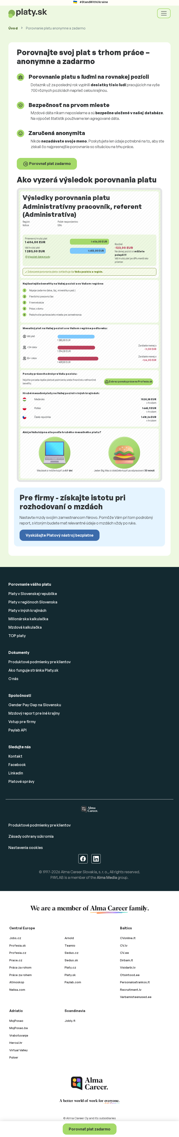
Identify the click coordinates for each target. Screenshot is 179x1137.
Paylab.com (73, 982)
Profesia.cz (17, 953)
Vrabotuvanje (18, 1035)
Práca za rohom (20, 967)
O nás (13, 678)
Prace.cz (15, 960)
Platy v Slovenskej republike (32, 593)
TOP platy (17, 635)
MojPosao (16, 1021)
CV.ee (124, 953)
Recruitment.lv (130, 989)
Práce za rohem (20, 975)
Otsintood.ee (130, 975)
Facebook (17, 764)
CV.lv (123, 945)
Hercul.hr (15, 1042)
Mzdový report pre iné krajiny (34, 713)
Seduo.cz (72, 953)
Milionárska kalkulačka (28, 619)
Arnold (69, 938)
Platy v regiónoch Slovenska (32, 602)
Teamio (70, 945)
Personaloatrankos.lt (135, 982)
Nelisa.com (17, 989)
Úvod (13, 28)
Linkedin (15, 773)
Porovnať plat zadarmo (49, 163)
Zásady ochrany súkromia (31, 836)
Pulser (13, 1057)
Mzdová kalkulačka (25, 627)
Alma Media (107, 877)
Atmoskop (16, 982)
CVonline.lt (128, 938)
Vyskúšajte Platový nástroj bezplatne (59, 535)
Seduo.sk (71, 960)
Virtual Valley (18, 1050)
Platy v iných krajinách (27, 610)
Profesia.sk (17, 945)
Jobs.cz (15, 938)
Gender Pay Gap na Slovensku (34, 704)
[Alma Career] (89, 1083)
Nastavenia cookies (25, 847)
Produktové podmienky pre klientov (39, 661)
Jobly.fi (70, 1021)
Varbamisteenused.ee (135, 997)
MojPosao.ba (18, 1028)
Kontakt (15, 756)
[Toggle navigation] (164, 13)
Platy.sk (70, 975)
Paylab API (17, 730)
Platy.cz (70, 967)
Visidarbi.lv (128, 967)
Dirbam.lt (126, 960)
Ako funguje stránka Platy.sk (33, 670)
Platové (21, 781)
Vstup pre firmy (22, 721)
